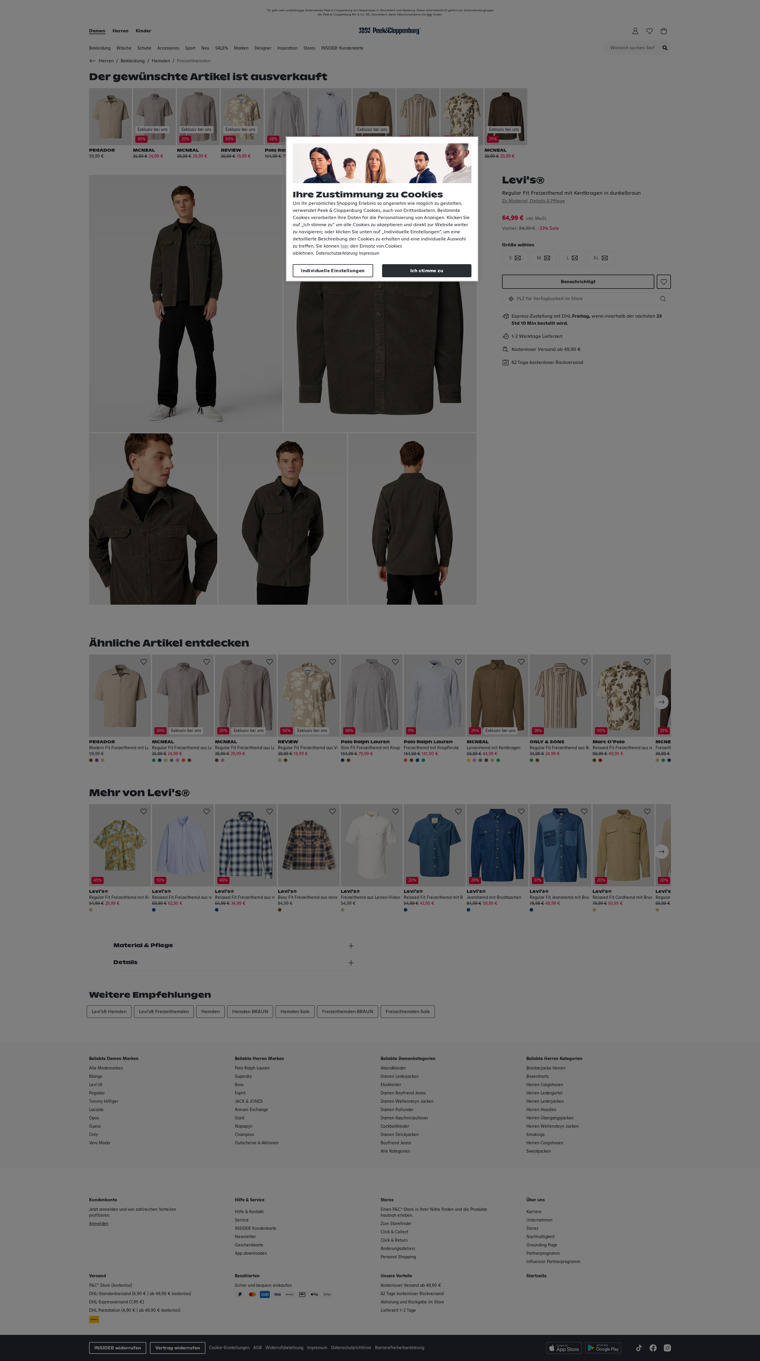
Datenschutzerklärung (336, 253)
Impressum (369, 253)
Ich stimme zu (426, 270)
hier (345, 246)
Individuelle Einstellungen (333, 270)
